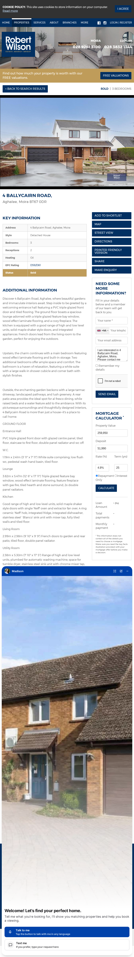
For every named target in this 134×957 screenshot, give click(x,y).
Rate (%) (101, 456)
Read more (10, 11)
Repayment (106, 476)
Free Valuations (116, 75)
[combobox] (102, 330)
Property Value (106, 425)
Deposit (101, 441)
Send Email (107, 394)
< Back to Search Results (25, 88)
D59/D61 (35, 265)
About (54, 22)
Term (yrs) (120, 456)
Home (6, 22)
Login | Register (121, 22)
